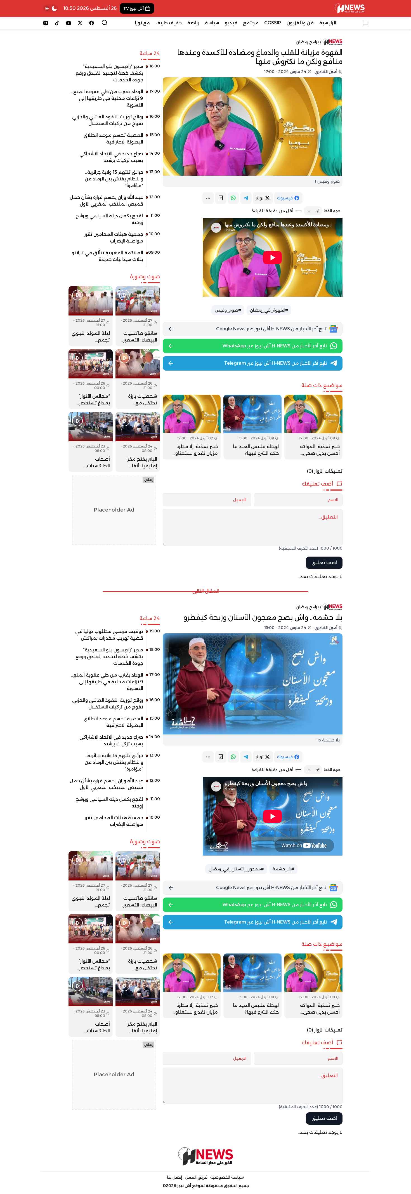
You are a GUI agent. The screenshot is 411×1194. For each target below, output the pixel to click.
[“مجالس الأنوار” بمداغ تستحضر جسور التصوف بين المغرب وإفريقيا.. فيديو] (90, 379)
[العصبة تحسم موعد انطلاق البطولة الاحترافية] (114, 140)
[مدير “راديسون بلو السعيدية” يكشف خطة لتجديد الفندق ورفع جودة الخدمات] (114, 75)
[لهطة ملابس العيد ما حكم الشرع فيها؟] (252, 427)
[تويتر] (80, 23)
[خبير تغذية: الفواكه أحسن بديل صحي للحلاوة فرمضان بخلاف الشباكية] (313, 427)
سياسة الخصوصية (227, 1177)
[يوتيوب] (68, 23)
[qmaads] (205, 1156)
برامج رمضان (307, 41)
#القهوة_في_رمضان (269, 310)
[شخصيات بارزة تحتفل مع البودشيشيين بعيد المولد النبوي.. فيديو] (137, 379)
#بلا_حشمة (283, 869)
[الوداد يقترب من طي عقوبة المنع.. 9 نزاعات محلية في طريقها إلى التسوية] (114, 100)
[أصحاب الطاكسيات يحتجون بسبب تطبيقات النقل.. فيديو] (90, 442)
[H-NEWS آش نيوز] (349, 8)
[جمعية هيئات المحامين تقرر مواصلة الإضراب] (114, 239)
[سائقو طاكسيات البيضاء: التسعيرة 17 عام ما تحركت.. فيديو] (137, 316)
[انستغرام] (46, 23)
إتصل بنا (174, 1177)
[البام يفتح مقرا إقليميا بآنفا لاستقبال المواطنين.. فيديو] (137, 442)
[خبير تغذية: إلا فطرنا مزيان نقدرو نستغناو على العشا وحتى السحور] (192, 427)
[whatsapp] (233, 198)
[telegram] (246, 198)
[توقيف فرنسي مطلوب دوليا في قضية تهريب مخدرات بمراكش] (114, 637)
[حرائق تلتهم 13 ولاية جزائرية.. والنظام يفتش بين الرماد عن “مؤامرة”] (114, 181)
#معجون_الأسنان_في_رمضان (236, 869)
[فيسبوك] (91, 23)
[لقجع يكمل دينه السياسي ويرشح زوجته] (114, 221)
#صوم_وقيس (228, 310)
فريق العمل (196, 1177)
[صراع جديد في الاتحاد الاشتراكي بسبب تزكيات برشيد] (114, 159)
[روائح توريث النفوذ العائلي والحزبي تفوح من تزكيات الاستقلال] (114, 122)
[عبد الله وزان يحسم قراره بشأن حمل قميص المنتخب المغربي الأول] (114, 203)
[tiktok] (57, 23)
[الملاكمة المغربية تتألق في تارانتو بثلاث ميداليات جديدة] (114, 258)
